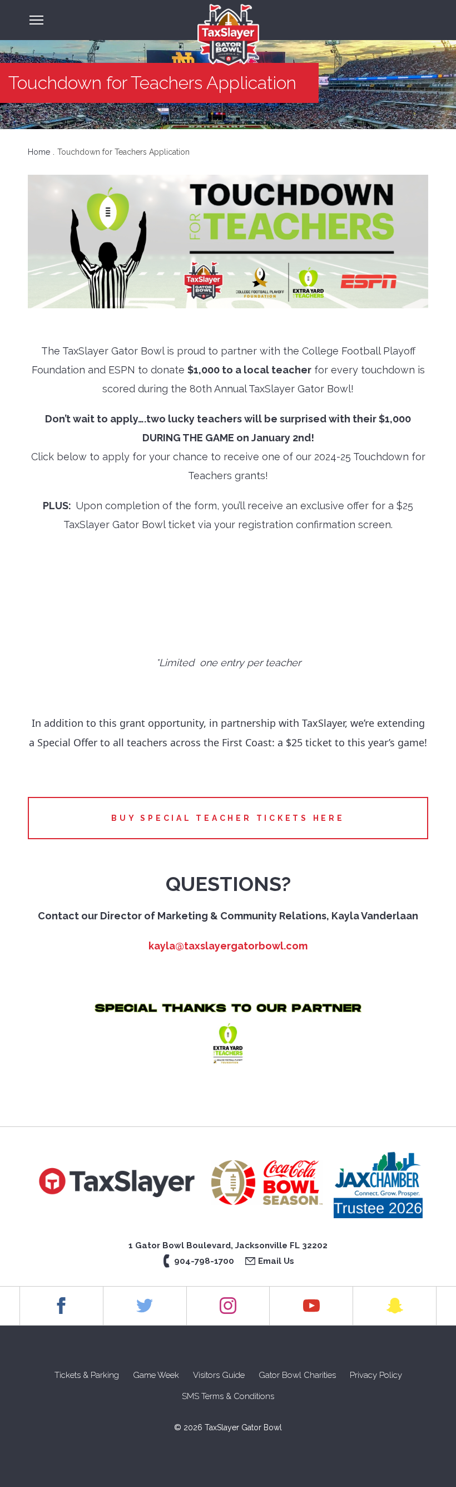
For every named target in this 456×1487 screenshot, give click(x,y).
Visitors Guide (219, 1375)
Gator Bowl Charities (297, 1375)
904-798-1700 (204, 1261)
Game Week (156, 1375)
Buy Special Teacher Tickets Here (227, 818)
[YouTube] (311, 1305)
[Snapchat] (395, 1305)
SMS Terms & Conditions (228, 1396)
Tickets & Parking (86, 1375)
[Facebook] (61, 1305)
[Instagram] (228, 1305)
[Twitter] (145, 1305)
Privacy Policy (376, 1375)
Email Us (276, 1261)
